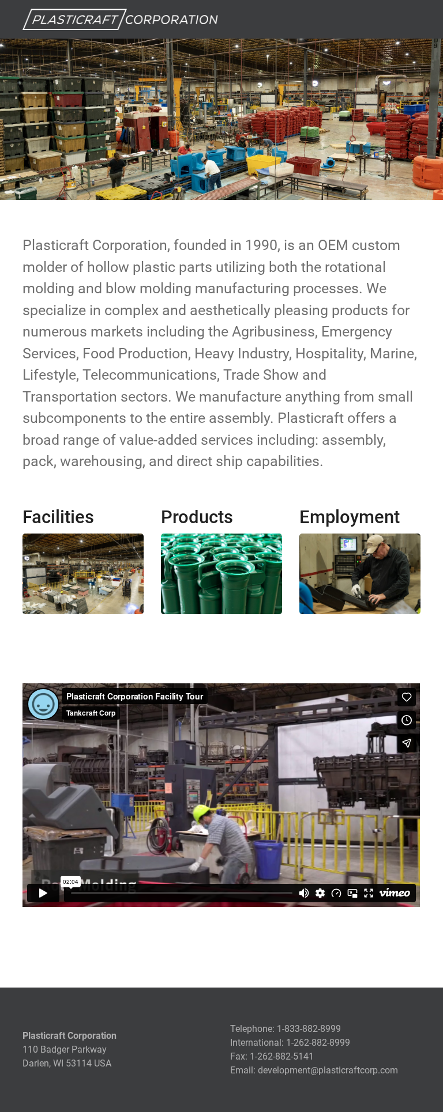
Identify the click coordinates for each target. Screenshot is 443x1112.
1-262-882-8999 (318, 1042)
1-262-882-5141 (282, 1056)
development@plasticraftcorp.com (328, 1070)
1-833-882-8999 (309, 1028)
